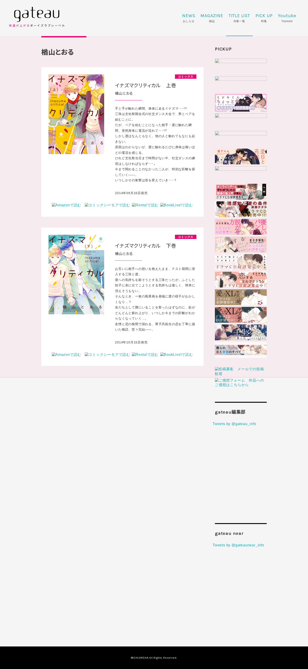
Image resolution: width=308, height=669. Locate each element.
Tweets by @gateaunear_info (238, 545)
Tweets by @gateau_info (234, 424)
